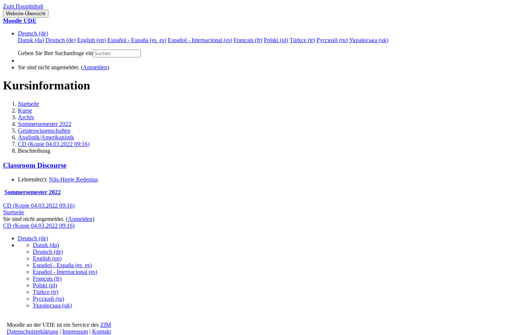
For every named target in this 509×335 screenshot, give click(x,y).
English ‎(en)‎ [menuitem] (91, 40)
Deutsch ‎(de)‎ (33, 33)
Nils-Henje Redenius (73, 179)
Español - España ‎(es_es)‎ (62, 265)
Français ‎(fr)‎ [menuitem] (248, 40)
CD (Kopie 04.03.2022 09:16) (53, 144)
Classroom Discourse (34, 165)
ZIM (105, 325)
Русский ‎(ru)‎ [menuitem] (332, 40)
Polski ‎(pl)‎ (45, 285)
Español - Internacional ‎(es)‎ (65, 272)
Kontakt (101, 331)
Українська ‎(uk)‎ (52, 305)
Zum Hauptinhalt (23, 6)
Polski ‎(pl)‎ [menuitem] (276, 40)
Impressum (75, 331)
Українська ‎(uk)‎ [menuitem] (368, 40)
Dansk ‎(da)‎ (46, 245)
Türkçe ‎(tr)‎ (45, 292)
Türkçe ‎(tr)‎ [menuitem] (302, 40)
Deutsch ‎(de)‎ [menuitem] (60, 40)
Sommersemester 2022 (44, 124)
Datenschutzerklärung (32, 331)
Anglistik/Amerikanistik (46, 137)
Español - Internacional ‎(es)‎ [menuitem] (200, 40)
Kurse (25, 110)
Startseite (28, 104)
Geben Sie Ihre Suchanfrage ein (55, 53)
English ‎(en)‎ (47, 258)
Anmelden (95, 67)
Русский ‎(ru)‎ (48, 299)
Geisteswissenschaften (44, 130)
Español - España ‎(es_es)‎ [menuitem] (136, 40)
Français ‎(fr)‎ (47, 278)
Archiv (26, 117)
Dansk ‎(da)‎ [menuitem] (31, 40)
